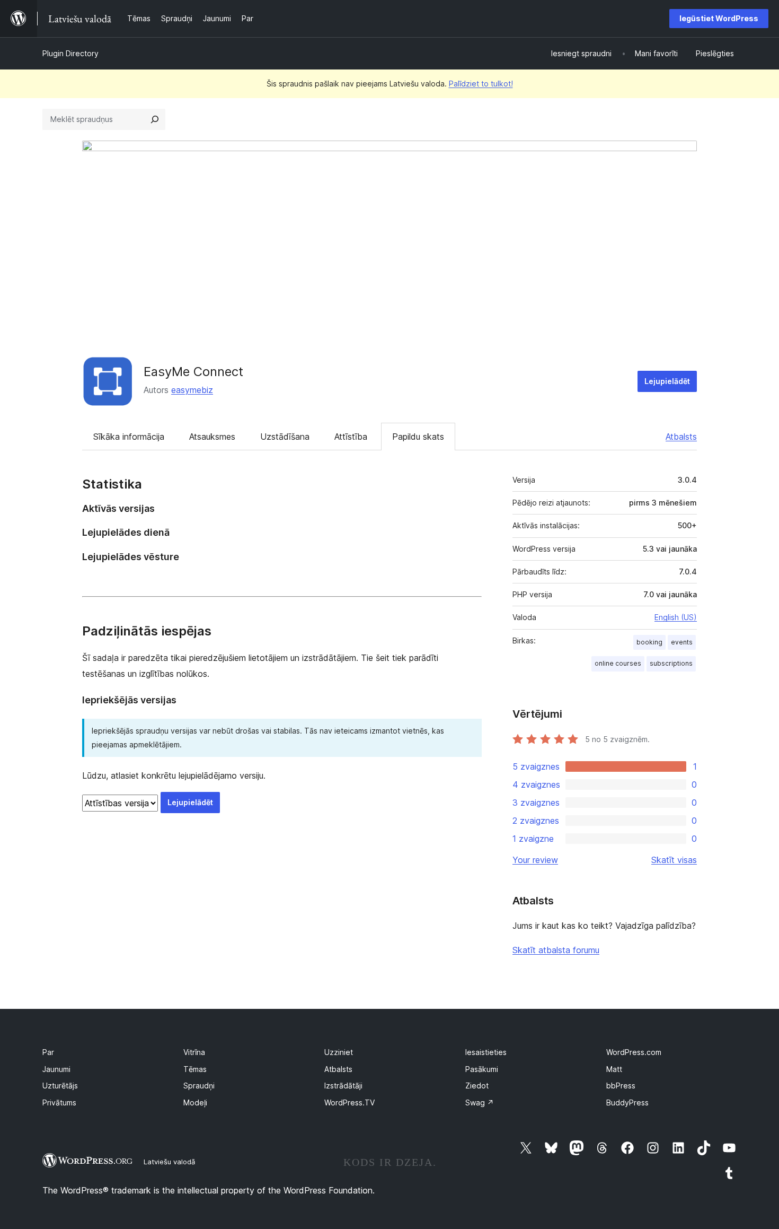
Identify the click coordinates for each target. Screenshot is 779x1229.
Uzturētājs (60, 1085)
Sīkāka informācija (128, 436)
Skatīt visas (674, 860)
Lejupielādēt (667, 381)
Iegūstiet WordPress (718, 18)
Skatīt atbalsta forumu (555, 950)
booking (649, 642)
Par (48, 1052)
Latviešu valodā (169, 1161)
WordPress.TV (349, 1102)
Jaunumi (56, 1069)
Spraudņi (199, 1085)
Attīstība (350, 436)
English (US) (675, 617)
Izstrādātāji (343, 1085)
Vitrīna (194, 1052)
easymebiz (192, 390)
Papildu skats (418, 436)
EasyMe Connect (193, 371)
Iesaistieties (486, 1052)
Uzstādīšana (284, 436)
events (682, 642)
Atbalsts (681, 436)
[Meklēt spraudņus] (154, 119)
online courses (618, 663)
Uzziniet (338, 1052)
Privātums (59, 1102)
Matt (614, 1069)
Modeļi (195, 1102)
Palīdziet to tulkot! (481, 83)
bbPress (620, 1085)
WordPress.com (633, 1052)
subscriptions (671, 663)
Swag (479, 1102)
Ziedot (477, 1085)
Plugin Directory (70, 53)
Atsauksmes (212, 436)
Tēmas (195, 1069)
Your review (535, 860)
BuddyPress (627, 1102)
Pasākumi (481, 1069)
